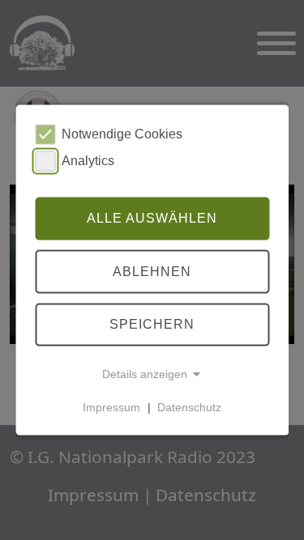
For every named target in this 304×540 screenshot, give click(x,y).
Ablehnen (152, 272)
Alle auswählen (152, 218)
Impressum (111, 407)
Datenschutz (189, 407)
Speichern (152, 324)
